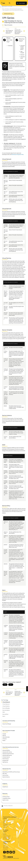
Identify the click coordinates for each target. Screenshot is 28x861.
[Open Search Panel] (9, 3)
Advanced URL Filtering (7, 752)
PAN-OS (4, 735)
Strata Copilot (22, 3)
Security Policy (5, 775)
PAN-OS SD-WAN (6, 737)
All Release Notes (6, 796)
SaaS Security (5, 762)
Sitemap (4, 827)
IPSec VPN (5, 773)
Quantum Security (6, 776)
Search (4, 821)
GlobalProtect (5, 786)
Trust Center (5, 846)
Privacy (4, 844)
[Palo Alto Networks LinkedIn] (7, 853)
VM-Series (7, 8)
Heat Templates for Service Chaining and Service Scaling (13, 10)
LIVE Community (6, 837)
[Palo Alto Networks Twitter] (10, 853)
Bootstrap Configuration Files (17, 154)
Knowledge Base (6, 838)
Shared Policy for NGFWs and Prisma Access (11, 771)
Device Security (6, 758)
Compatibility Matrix (6, 798)
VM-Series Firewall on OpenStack (16, 8)
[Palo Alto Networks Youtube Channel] (13, 853)
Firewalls (4, 733)
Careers (4, 834)
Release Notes (6, 820)
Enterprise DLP (5, 760)
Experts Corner (5, 800)
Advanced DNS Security (7, 755)
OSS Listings (5, 825)
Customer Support (6, 835)
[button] (27, 688)
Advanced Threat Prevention (8, 753)
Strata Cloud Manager (7, 723)
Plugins (4, 740)
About (4, 833)
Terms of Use (5, 847)
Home (3, 8)
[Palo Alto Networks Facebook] (4, 853)
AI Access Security (6, 757)
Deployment (10, 805)
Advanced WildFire (6, 750)
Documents (5, 849)
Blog (4, 822)
